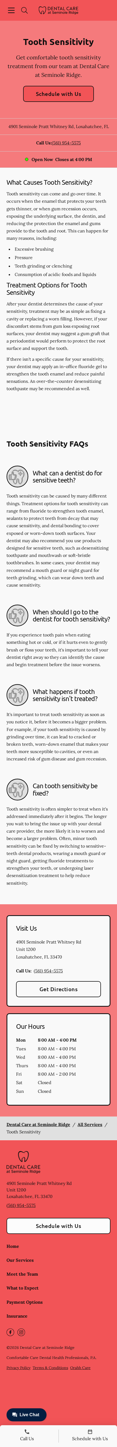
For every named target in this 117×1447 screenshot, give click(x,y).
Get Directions (58, 989)
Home (13, 1246)
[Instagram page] (21, 1332)
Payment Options (25, 1302)
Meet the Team (22, 1274)
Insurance (17, 1316)
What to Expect (23, 1288)
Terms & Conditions (50, 1367)
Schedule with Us (58, 93)
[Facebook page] (10, 1332)
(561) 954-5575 (66, 142)
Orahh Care (80, 1367)
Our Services (20, 1260)
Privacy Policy (18, 1367)
